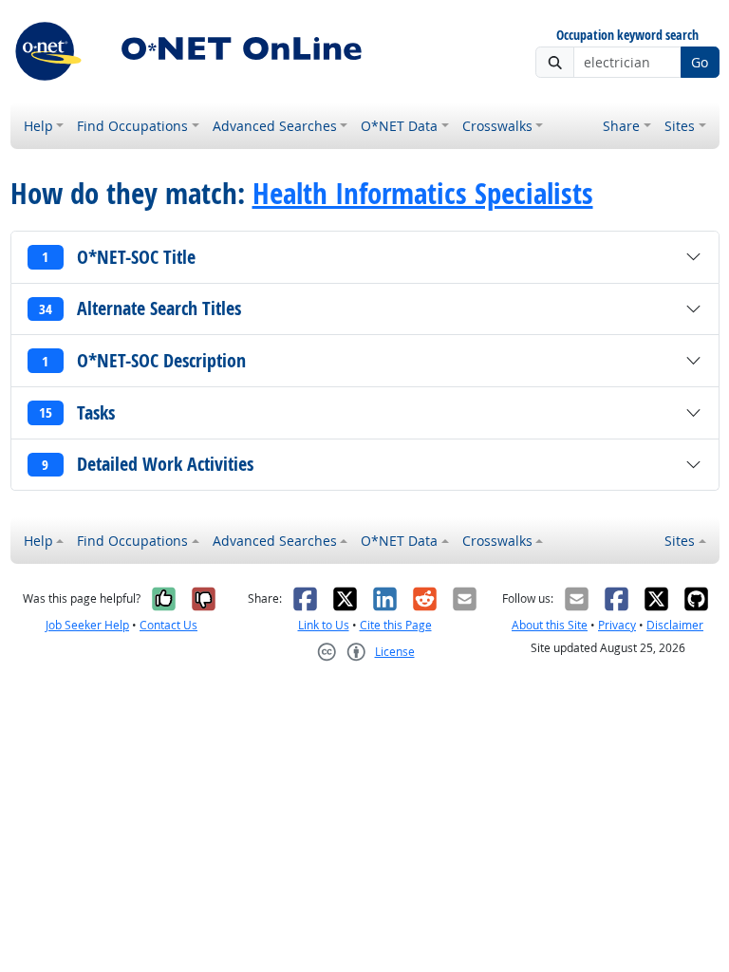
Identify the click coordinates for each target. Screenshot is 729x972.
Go (699, 62)
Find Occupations (132, 126)
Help (38, 126)
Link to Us (323, 625)
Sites (679, 126)
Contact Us (168, 625)
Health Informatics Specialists (422, 193)
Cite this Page (396, 625)
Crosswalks (497, 126)
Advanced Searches (275, 126)
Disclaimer (674, 625)
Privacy (617, 625)
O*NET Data (399, 126)
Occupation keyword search (627, 36)
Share (621, 126)
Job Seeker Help (87, 625)
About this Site (550, 625)
